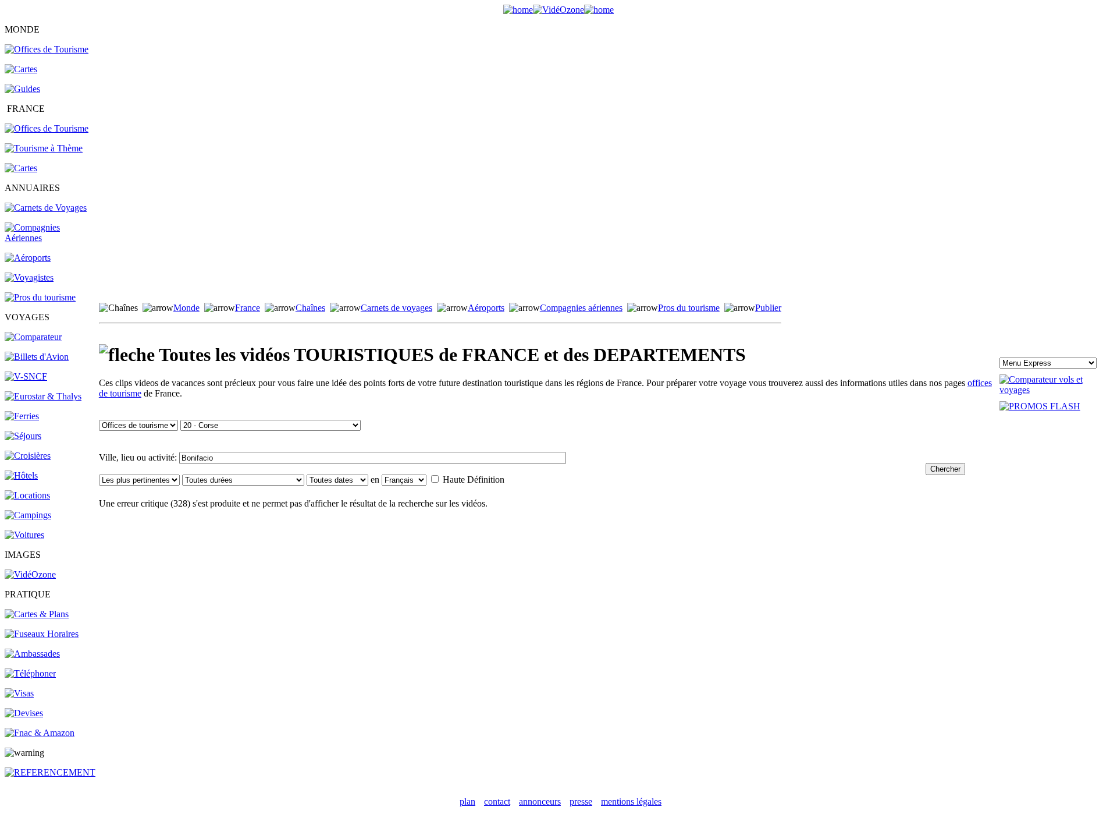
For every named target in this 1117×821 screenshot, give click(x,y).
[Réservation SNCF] (26, 376)
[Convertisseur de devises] (24, 713)
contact (497, 801)
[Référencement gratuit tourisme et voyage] (50, 772)
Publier (768, 308)
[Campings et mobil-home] (28, 515)
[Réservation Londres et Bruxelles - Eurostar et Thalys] (43, 396)
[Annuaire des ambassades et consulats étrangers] (32, 654)
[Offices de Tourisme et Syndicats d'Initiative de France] (46, 128)
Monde (186, 308)
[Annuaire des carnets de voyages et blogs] (46, 208)
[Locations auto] (24, 535)
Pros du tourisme (689, 308)
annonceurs (540, 801)
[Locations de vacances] (27, 495)
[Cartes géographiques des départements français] (21, 168)
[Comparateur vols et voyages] (33, 337)
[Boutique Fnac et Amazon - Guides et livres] (39, 733)
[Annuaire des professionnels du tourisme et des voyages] (40, 297)
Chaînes (310, 308)
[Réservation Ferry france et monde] (22, 416)
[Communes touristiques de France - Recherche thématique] (44, 148)
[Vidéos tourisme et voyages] (30, 574)
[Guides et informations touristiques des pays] (22, 89)
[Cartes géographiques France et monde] (37, 614)
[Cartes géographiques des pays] (21, 69)
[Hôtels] (21, 475)
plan (467, 801)
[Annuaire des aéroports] (28, 258)
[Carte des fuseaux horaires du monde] (42, 634)
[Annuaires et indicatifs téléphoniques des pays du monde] (30, 673)
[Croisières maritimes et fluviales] (28, 456)
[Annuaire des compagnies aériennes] (51, 238)
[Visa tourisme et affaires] (19, 693)
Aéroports (486, 308)
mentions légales (631, 801)
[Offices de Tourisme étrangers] (46, 49)
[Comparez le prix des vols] (1055, 390)
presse (581, 801)
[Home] (518, 10)
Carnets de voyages (396, 308)
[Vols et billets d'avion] (37, 357)
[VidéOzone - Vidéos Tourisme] (558, 10)
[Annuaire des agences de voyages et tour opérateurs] (29, 277)
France (247, 308)
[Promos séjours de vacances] (23, 436)
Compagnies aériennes (581, 308)
